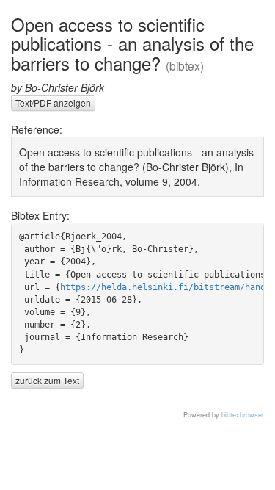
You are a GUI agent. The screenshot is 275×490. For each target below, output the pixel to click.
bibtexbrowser (242, 414)
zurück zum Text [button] (47, 380)
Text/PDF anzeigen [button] (53, 102)
